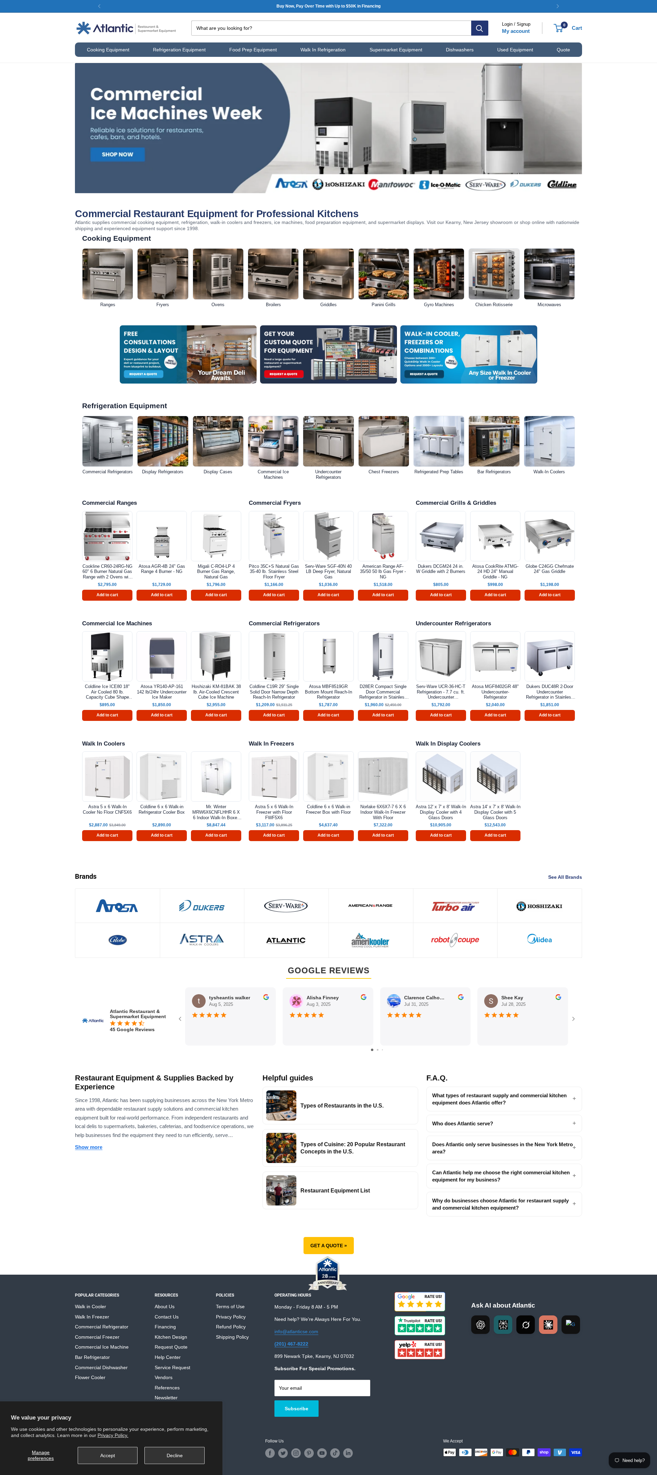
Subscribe (296, 1408)
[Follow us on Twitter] (283, 1453)
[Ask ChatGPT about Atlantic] (480, 1324)
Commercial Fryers (275, 503)
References (167, 1387)
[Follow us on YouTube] (322, 1453)
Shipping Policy (232, 1337)
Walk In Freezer (92, 1317)
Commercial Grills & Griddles (456, 503)
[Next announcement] (558, 6)
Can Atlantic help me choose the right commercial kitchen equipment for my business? (501, 1176)
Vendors (163, 1377)
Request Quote (171, 1347)
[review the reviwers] (266, 998)
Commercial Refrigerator (101, 1326)
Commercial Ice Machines (117, 623)
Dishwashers (460, 49)
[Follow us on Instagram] (296, 1453)
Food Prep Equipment (253, 49)
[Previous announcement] (99, 6)
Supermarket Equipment (396, 49)
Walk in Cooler (90, 1306)
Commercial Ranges (109, 503)
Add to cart (107, 595)
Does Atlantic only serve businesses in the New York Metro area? (502, 1147)
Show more (88, 1147)
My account (516, 31)
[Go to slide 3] (382, 1049)
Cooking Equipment (108, 49)
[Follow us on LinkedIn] (348, 1453)
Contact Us (167, 1317)
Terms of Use (230, 1306)
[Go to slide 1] (372, 1050)
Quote (563, 49)
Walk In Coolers (103, 743)
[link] (328, 6)
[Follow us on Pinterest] (309, 1453)
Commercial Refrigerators (284, 623)
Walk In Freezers (271, 743)
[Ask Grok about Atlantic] (525, 1324)
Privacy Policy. (113, 1435)
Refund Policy (231, 1326)
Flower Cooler (90, 1377)
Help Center (168, 1357)
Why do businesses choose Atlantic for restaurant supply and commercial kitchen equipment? (500, 1204)
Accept (107, 1455)
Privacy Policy (231, 1317)
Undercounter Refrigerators (453, 623)
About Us (165, 1306)
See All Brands (565, 877)
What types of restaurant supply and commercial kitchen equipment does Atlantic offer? (499, 1098)
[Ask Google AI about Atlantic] (571, 1324)
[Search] (479, 28)
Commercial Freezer (97, 1337)
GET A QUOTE (328, 1245)
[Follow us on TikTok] (335, 1453)
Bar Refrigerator (92, 1357)
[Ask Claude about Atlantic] (548, 1324)
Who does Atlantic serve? (462, 1123)
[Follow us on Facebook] (270, 1453)
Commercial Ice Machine (102, 1347)
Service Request (172, 1367)
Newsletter (166, 1397)
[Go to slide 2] (377, 1050)
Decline (175, 1455)
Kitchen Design (171, 1337)
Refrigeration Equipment (179, 49)
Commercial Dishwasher (101, 1367)
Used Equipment (515, 49)
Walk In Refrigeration (323, 49)
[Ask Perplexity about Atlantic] (503, 1324)
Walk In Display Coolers (448, 743)
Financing (165, 1326)
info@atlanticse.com (296, 1331)
